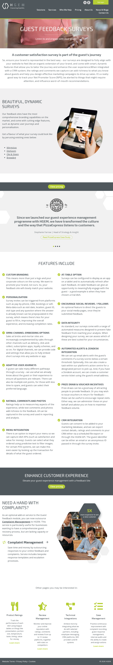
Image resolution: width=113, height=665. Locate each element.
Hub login (100, 2)
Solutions (41, 10)
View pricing (56, 186)
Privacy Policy (21, 661)
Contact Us (103, 13)
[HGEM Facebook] (88, 3)
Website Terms (8, 661)
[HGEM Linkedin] (85, 3)
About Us (89, 10)
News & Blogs (102, 10)
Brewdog (11, 157)
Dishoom (11, 150)
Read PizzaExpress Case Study (56, 237)
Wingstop (12, 147)
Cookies (32, 661)
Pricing (78, 10)
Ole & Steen (13, 154)
